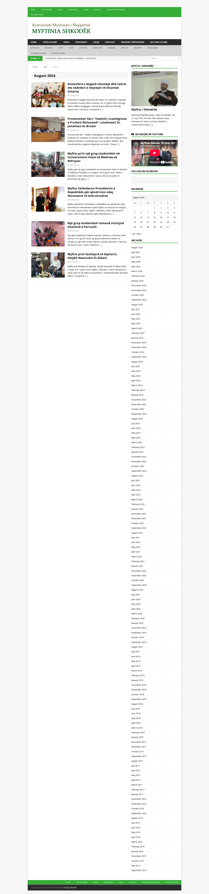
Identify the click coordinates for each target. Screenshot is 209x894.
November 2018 (138, 689)
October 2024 (137, 352)
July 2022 (135, 480)
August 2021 (137, 532)
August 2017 (137, 761)
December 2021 (138, 513)
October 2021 (137, 523)
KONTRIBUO (73, 10)
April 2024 (135, 380)
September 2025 (139, 299)
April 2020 (135, 608)
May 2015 (135, 865)
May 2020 (135, 604)
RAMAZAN (112, 48)
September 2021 (139, 528)
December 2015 (138, 856)
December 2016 (138, 799)
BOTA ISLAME (152, 48)
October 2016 (137, 808)
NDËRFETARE (97, 48)
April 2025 (135, 323)
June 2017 (135, 770)
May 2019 (135, 661)
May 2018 (135, 718)
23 (161, 222)
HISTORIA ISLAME (37, 15)
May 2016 (135, 832)
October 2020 (137, 580)
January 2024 (137, 394)
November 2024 (138, 347)
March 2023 (136, 442)
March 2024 (136, 385)
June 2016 (135, 827)
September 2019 (139, 642)
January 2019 (137, 680)
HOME (33, 10)
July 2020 (135, 594)
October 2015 (137, 861)
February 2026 (138, 276)
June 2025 (135, 314)
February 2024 (138, 390)
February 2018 (138, 732)
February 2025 (138, 333)
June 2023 (135, 428)
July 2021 (135, 537)
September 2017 (139, 756)
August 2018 (137, 704)
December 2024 (138, 342)
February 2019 (138, 675)
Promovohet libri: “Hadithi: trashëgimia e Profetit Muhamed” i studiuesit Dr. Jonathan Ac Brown (97, 122)
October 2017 (137, 751)
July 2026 (135, 252)
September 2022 (139, 470)
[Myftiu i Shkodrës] (154, 104)
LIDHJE (85, 10)
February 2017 (138, 789)
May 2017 (135, 775)
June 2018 (135, 713)
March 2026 (136, 271)
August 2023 (137, 418)
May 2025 (135, 318)
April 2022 (135, 494)
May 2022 (135, 490)
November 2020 (138, 575)
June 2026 (135, 257)
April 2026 (135, 266)
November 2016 (138, 803)
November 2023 (138, 404)
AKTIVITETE (35, 48)
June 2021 (135, 542)
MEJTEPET (138, 48)
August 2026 (137, 247)
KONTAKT (97, 10)
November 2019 (138, 632)
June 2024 (135, 371)
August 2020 (137, 589)
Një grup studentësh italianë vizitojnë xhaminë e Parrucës (96, 225)
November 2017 (138, 746)
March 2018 (136, 727)
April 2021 (135, 551)
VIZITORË (83, 48)
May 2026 (135, 261)
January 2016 (137, 851)
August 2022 (137, 475)
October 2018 (137, 694)
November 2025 (138, 290)
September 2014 (139, 870)
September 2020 (139, 585)
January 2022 (137, 509)
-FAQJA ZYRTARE (69, 887)
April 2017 (135, 780)
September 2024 (139, 356)
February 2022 (138, 504)
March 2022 (136, 499)
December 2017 (138, 742)
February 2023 (138, 447)
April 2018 (135, 723)
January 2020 (137, 623)
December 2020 (138, 570)
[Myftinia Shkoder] (104, 28)
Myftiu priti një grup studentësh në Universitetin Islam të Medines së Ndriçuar (94, 157)
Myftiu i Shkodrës (144, 109)
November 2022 (138, 461)
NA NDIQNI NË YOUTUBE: (149, 134)
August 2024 (137, 361)
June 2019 (135, 656)
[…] (101, 109)
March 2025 (136, 328)
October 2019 (137, 637)
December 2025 (138, 285)
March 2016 (136, 841)
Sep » (139, 233)
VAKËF (71, 48)
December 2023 (138, 399)
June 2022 (135, 485)
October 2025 (137, 295)
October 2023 (137, 409)
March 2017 (136, 784)
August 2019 (137, 647)
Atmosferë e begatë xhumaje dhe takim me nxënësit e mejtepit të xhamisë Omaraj (97, 87)
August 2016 (137, 818)
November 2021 (138, 518)
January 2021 (137, 566)
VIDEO (60, 10)
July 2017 (135, 765)
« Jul (133, 233)
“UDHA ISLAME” (46, 10)
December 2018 (138, 685)
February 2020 (138, 618)
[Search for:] (163, 58)
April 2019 (135, 666)
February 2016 (138, 846)
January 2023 (137, 452)
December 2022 (138, 456)
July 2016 (135, 822)
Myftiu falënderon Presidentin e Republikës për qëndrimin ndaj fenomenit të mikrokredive (91, 192)
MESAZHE (48, 48)
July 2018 (135, 708)
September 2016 (139, 813)
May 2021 (135, 547)
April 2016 (135, 837)
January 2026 (137, 280)
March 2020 (136, 613)
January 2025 (137, 337)
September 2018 (139, 699)
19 (135, 222)
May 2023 (135, 432)
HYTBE (60, 48)
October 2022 (137, 466)
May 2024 (135, 376)
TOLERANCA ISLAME (38, 53)
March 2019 (136, 670)
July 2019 (135, 651)
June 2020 (135, 599)
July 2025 (135, 309)
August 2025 (137, 304)
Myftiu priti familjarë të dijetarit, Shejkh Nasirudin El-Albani (92, 256)
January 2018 (137, 737)
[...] (152, 124)
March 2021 (136, 556)
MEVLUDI (124, 48)
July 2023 (135, 423)
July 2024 (135, 366)
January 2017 (137, 794)
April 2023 (135, 437)
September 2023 (139, 414)
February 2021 (138, 561)
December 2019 (138, 627)
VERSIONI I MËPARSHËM (116, 10)
